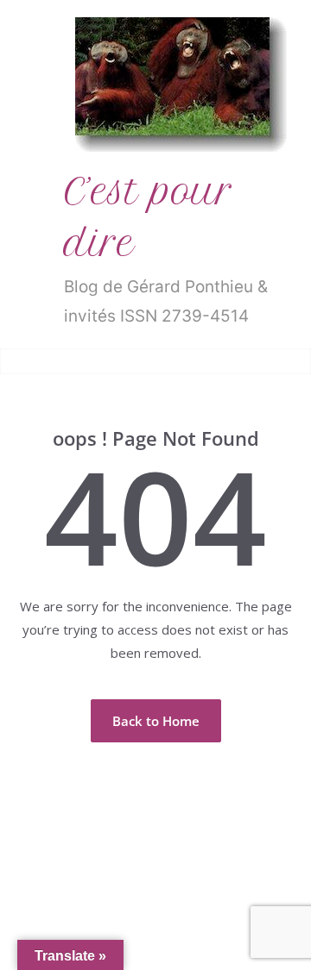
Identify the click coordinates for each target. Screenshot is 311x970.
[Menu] (27, 361)
